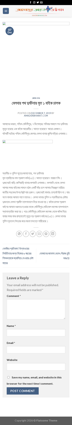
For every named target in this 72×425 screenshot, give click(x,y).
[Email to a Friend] (39, 234)
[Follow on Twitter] (38, 2)
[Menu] (6, 11)
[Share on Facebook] (26, 234)
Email (11, 342)
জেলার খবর (36, 98)
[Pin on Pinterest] (46, 234)
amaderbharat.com (36, 115)
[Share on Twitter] (33, 234)
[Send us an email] (41, 2)
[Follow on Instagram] (34, 2)
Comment (14, 295)
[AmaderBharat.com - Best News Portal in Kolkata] (39, 11)
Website (12, 359)
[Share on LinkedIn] (53, 234)
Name (11, 325)
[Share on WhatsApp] (19, 234)
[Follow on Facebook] (30, 2)
